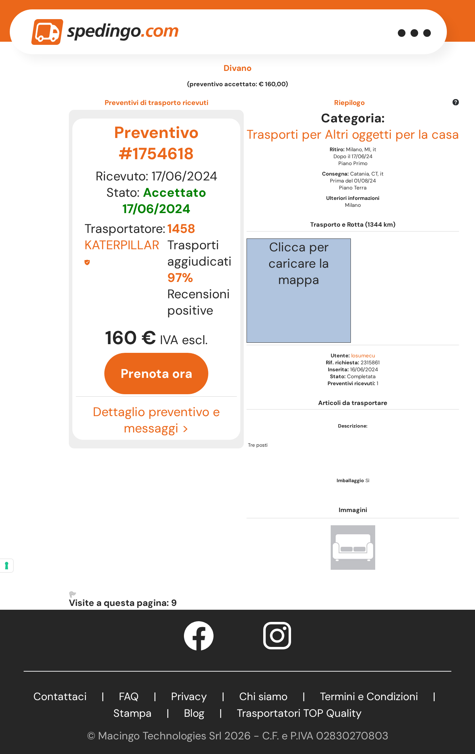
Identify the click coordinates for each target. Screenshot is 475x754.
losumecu (363, 355)
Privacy (189, 696)
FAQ (129, 696)
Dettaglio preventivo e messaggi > (156, 420)
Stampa (132, 713)
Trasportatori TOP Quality (299, 713)
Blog (194, 713)
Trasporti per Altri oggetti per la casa (353, 134)
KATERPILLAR (121, 245)
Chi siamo (263, 696)
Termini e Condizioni (369, 696)
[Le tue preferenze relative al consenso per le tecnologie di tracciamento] (6, 565)
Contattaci (60, 696)
